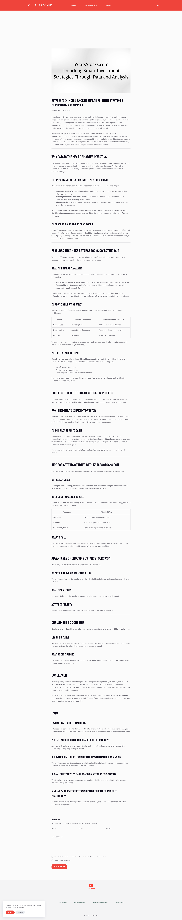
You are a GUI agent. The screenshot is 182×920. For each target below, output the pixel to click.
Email (81, 828)
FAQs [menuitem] (108, 5)
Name (54, 828)
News (69, 110)
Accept (10, 912)
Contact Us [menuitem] (63, 902)
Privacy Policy (66, 860)
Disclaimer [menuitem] (120, 902)
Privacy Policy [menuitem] (79, 902)
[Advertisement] (91, 26)
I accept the (62, 860)
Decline (20, 912)
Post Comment (59, 867)
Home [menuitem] (73, 5)
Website (109, 828)
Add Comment (57, 837)
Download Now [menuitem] (91, 5)
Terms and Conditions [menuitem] (100, 902)
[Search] (158, 5)
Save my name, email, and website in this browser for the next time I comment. (80, 857)
